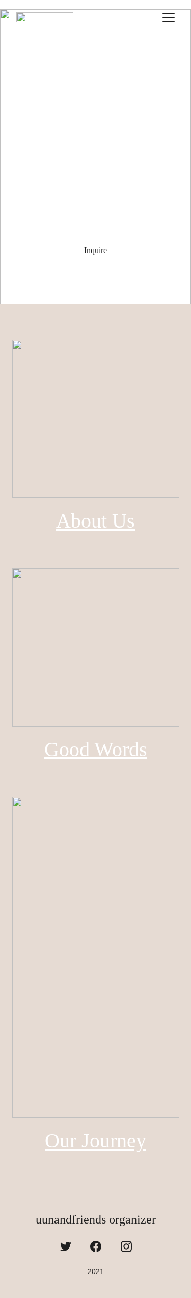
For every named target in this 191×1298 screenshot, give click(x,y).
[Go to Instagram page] (126, 1246)
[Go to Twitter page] (65, 1246)
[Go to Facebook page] (95, 1246)
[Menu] (168, 17)
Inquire (95, 250)
